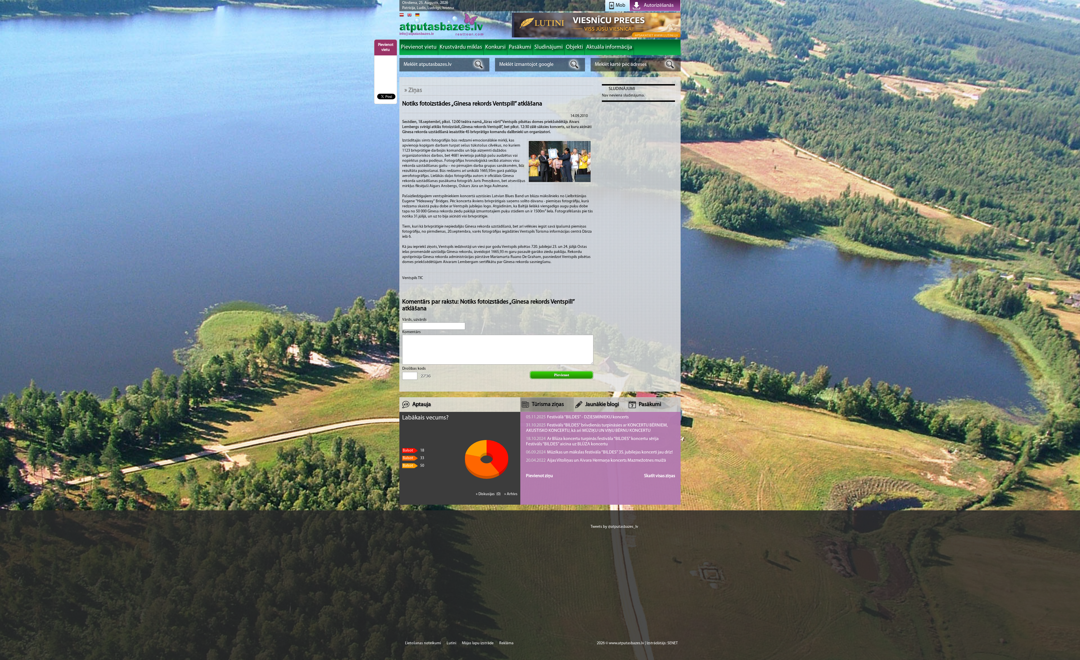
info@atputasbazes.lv (416, 34)
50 (413, 466)
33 (413, 458)
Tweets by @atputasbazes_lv (614, 527)
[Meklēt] (478, 64)
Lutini (451, 643)
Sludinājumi (622, 89)
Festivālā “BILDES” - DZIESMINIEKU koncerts (577, 417)
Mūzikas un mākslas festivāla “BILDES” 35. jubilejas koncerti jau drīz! (599, 452)
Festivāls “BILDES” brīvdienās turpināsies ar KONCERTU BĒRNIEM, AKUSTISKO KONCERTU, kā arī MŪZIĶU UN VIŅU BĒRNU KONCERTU (597, 428)
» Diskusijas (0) (488, 494)
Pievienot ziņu (539, 476)
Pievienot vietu (385, 47)
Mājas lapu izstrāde (478, 643)
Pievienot (561, 375)
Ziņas (415, 90)
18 (413, 450)
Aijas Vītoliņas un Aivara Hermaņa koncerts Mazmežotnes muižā (596, 460)
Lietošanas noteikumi (423, 643)
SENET (672, 643)
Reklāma (506, 643)
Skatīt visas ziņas (659, 476)
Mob (620, 5)
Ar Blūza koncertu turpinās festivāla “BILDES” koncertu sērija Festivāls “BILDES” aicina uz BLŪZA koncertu (592, 441)
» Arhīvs (511, 494)
